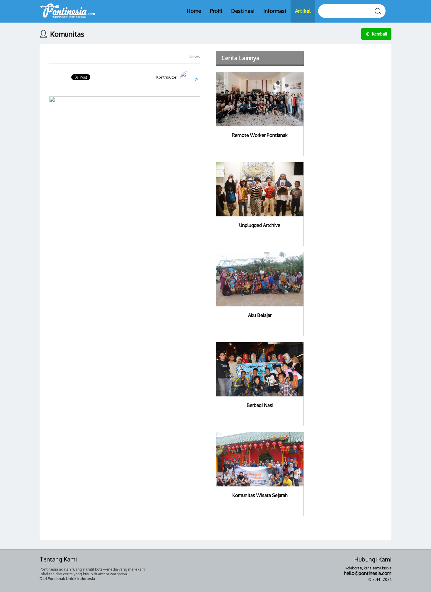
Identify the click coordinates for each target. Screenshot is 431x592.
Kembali (379, 33)
